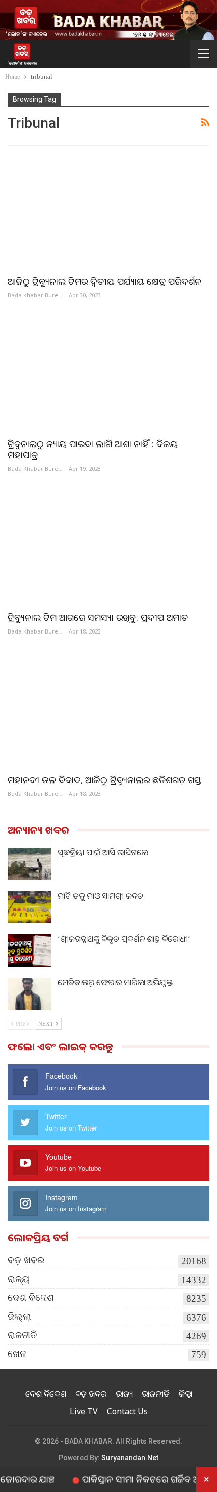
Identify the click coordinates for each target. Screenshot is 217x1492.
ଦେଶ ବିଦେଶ (31, 1297)
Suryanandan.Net (129, 1458)
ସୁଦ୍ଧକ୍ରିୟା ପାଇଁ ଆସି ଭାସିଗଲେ (103, 852)
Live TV (84, 1411)
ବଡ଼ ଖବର (26, 1260)
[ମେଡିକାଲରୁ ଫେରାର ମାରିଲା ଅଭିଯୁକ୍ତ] (29, 994)
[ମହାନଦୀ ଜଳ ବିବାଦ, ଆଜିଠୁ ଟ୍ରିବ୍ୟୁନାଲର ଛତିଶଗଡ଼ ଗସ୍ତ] (108, 709)
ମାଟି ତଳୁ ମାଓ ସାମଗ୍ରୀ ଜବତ (100, 895)
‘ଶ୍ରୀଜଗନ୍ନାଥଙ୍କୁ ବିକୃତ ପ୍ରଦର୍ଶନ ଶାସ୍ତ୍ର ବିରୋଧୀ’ (124, 938)
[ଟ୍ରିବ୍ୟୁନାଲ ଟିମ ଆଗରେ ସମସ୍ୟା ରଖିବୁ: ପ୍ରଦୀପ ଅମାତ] (108, 547)
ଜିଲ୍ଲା (19, 1316)
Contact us (127, 1411)
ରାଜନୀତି (22, 1335)
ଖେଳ (17, 1353)
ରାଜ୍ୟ (19, 1279)
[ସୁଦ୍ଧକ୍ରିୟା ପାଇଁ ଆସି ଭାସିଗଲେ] (29, 864)
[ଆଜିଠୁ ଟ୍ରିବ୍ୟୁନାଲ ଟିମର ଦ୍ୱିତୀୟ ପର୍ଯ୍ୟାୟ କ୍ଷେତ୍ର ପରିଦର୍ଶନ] (108, 210)
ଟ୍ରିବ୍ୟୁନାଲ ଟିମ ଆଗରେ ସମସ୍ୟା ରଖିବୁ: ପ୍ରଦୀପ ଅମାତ (98, 617)
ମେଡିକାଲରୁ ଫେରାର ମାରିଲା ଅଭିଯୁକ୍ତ (115, 982)
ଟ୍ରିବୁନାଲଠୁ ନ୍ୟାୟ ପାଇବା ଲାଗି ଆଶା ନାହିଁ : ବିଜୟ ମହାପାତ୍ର (93, 449)
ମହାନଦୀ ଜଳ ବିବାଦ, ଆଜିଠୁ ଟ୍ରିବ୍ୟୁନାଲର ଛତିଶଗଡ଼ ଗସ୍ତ (104, 780)
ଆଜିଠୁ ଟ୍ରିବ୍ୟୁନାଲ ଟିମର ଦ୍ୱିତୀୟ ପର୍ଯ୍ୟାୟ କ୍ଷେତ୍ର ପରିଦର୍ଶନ (104, 281)
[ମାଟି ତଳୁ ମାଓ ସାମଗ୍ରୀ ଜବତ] (29, 907)
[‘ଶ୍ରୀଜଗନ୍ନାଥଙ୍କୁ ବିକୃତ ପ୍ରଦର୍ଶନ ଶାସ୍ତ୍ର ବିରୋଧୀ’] (29, 950)
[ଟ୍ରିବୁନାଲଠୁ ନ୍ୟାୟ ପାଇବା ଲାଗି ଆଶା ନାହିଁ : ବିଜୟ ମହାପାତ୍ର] (108, 373)
